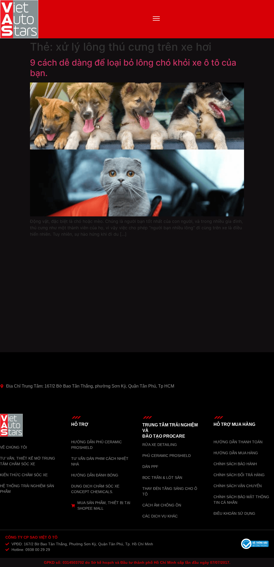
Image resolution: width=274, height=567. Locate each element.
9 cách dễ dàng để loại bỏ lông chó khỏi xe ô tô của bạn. (133, 67)
